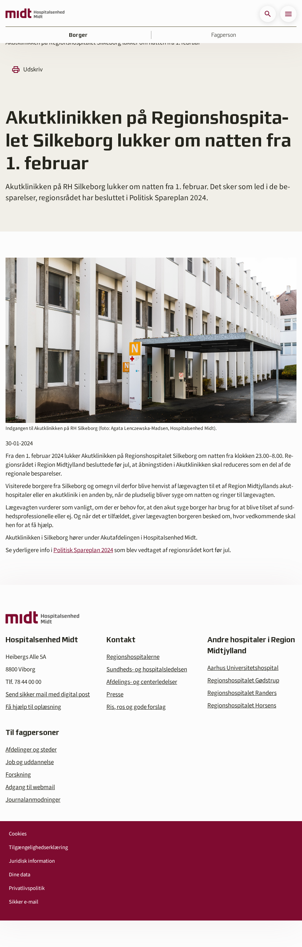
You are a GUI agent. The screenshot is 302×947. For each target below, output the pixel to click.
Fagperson (223, 35)
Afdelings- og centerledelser (141, 682)
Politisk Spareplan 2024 (83, 550)
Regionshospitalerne (132, 657)
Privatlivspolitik (27, 888)
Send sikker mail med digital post (48, 694)
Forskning (18, 774)
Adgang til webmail (30, 787)
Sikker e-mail (23, 902)
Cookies (18, 834)
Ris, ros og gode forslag (136, 707)
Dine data (19, 875)
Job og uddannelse (30, 762)
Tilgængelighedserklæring (38, 847)
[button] (267, 14)
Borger (78, 35)
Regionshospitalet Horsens (241, 705)
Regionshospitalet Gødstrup (243, 680)
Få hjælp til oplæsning (33, 707)
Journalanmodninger (33, 799)
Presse (114, 694)
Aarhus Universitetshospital (242, 668)
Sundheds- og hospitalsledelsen (146, 669)
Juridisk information (32, 861)
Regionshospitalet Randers (242, 693)
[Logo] (35, 14)
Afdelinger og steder (31, 749)
